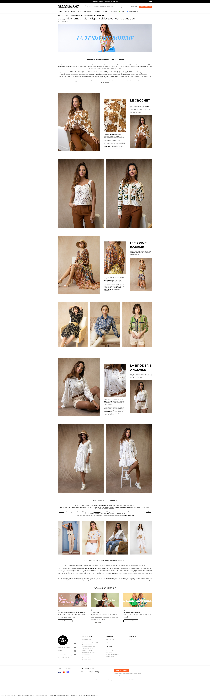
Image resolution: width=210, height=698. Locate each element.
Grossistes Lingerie (86, 659)
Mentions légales (110, 656)
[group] (105, 1)
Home (59, 15)
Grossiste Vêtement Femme (89, 641)
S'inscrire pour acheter (145, 6)
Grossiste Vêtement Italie (88, 652)
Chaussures (97, 11)
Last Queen (97, 512)
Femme (60, 11)
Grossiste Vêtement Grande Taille (90, 642)
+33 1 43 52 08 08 (62, 654)
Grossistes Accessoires (87, 650)
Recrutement (109, 652)
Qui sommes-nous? (111, 649)
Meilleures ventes (110, 642)
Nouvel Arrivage (110, 639)
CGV (117, 680)
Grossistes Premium (87, 656)
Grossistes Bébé (86, 657)
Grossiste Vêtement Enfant (88, 646)
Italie (122, 11)
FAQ (130, 639)
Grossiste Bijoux (86, 654)
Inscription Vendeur (121, 670)
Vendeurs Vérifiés (133, 11)
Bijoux (79, 11)
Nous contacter (133, 641)
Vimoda (127, 515)
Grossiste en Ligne (86, 639)
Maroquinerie (87, 11)
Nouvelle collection (110, 641)
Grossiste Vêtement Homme (89, 644)
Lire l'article (65, 620)
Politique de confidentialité (112, 654)
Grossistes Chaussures (87, 648)
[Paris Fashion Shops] (69, 6)
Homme (66, 11)
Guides (66, 15)
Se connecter (134, 6)
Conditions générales (111, 650)
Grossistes (114, 11)
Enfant (73, 11)
